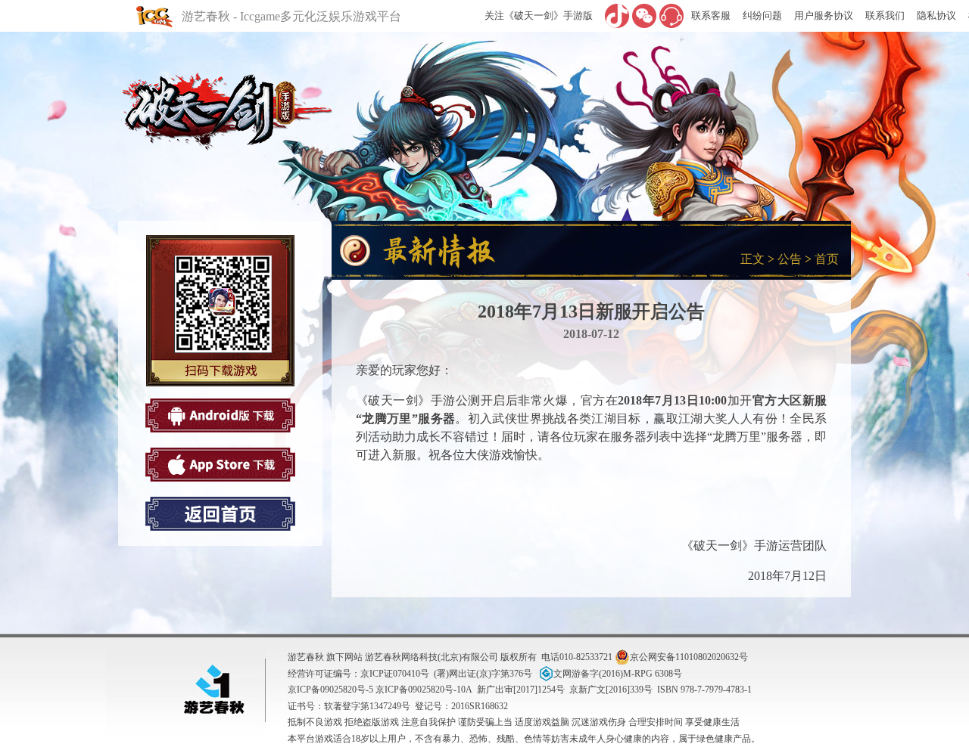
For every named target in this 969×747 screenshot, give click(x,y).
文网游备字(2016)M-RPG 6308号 (617, 673)
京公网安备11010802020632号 (689, 657)
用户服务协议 (823, 15)
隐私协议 (936, 15)
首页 (827, 259)
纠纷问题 (762, 15)
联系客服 (711, 15)
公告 (789, 259)
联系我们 (885, 15)
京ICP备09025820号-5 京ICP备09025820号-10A (380, 689)
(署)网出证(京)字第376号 (483, 673)
